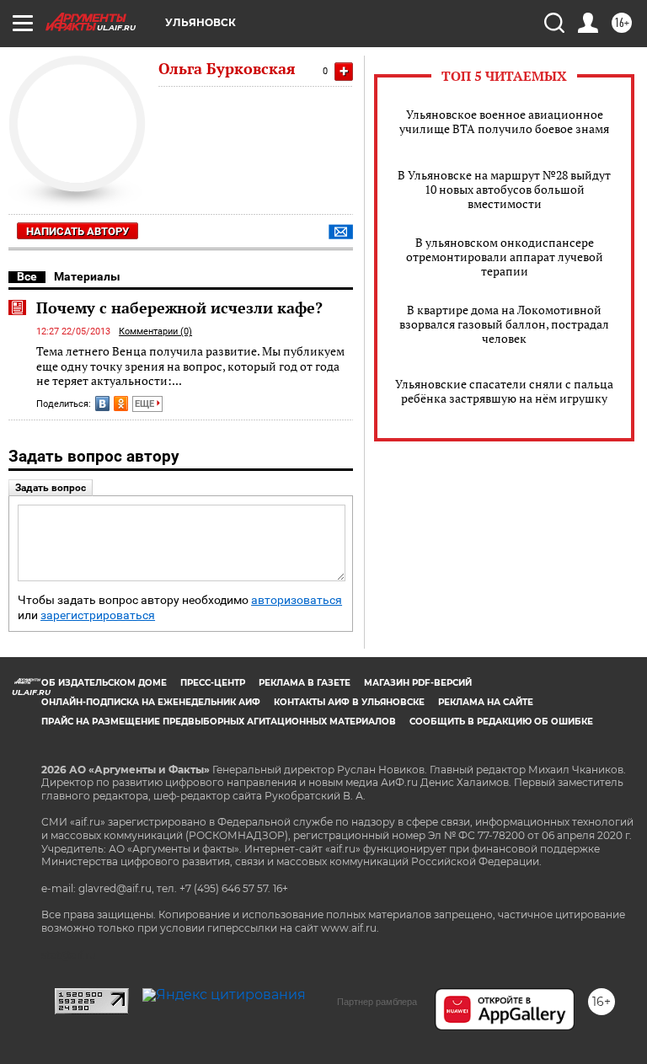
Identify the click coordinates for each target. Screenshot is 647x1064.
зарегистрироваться (97, 615)
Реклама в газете (304, 682)
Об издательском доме (104, 682)
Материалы (87, 276)
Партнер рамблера (377, 1002)
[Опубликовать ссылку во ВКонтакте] (102, 403)
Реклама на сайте (485, 702)
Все (27, 276)
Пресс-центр (212, 682)
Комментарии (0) (155, 331)
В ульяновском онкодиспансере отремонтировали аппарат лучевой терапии (504, 256)
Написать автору (77, 231)
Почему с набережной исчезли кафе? (179, 307)
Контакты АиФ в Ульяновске (349, 702)
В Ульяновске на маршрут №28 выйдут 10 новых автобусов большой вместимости (504, 189)
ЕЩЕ (146, 403)
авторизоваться (296, 600)
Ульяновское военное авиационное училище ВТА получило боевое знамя (504, 121)
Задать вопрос (50, 488)
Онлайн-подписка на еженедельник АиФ (150, 702)
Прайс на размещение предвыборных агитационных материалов (218, 721)
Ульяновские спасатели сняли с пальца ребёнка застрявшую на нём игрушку (504, 391)
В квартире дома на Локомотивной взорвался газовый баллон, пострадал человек (504, 323)
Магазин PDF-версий (418, 682)
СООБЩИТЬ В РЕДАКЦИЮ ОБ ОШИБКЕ (501, 721)
